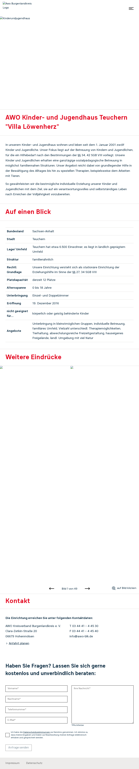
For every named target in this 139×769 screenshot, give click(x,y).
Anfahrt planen (19, 643)
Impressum (12, 763)
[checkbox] (7, 735)
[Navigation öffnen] (131, 8)
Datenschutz (34, 763)
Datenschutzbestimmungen (36, 732)
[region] (69, 475)
